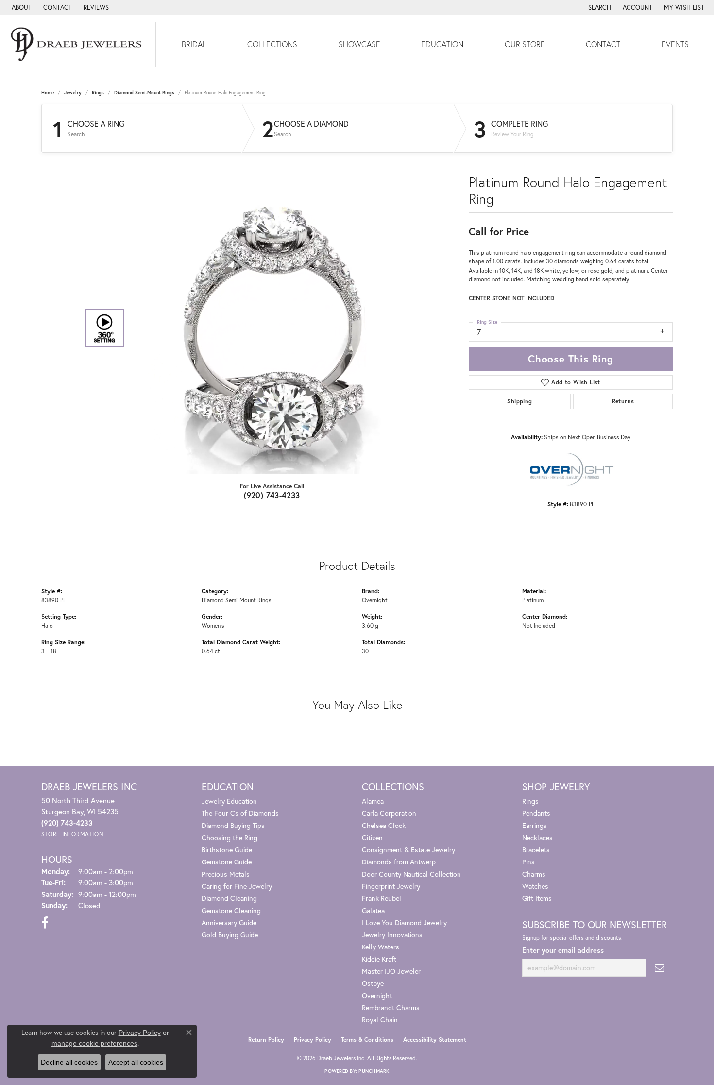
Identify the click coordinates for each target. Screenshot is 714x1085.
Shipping (519, 401)
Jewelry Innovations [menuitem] (392, 934)
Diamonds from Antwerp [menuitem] (399, 861)
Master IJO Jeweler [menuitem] (391, 971)
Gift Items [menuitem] (537, 898)
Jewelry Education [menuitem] (229, 801)
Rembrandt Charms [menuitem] (391, 1007)
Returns (623, 401)
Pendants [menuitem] (536, 813)
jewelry (73, 92)
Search (76, 134)
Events (675, 44)
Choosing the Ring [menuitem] (229, 837)
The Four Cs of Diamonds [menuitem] (240, 813)
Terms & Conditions (367, 1039)
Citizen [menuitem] (372, 837)
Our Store (525, 44)
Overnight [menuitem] (377, 995)
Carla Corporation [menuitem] (389, 813)
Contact (603, 44)
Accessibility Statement (434, 1039)
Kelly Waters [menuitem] (380, 946)
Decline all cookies (69, 1062)
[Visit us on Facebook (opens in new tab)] (45, 923)
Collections (272, 44)
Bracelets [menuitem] (536, 849)
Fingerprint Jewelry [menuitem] (391, 886)
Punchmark (373, 1071)
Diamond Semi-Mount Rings (144, 92)
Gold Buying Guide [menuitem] (230, 934)
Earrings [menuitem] (534, 825)
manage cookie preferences (94, 1043)
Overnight (375, 599)
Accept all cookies (135, 1062)
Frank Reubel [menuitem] (381, 898)
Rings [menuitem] (530, 801)
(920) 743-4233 (272, 495)
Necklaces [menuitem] (537, 837)
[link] (21, 7)
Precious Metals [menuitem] (226, 873)
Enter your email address (563, 950)
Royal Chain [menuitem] (380, 1019)
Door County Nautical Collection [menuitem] (411, 873)
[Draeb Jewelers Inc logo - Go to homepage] (78, 44)
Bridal (194, 44)
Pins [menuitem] (528, 861)
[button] (598, 7)
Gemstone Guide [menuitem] (227, 861)
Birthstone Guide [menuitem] (227, 849)
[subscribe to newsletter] (659, 968)
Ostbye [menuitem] (373, 983)
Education (442, 44)
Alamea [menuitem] (373, 801)
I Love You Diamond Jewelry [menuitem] (404, 922)
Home (47, 92)
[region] (269, 328)
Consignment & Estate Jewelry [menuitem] (408, 849)
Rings (98, 92)
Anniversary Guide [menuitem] (229, 922)
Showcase (359, 44)
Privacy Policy (312, 1039)
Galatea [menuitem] (373, 910)
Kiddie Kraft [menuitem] (379, 959)
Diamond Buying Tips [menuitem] (233, 825)
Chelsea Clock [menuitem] (384, 825)
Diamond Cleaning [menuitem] (229, 898)
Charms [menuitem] (533, 873)
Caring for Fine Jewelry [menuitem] (237, 886)
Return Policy (266, 1039)
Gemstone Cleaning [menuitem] (231, 910)
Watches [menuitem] (535, 886)
